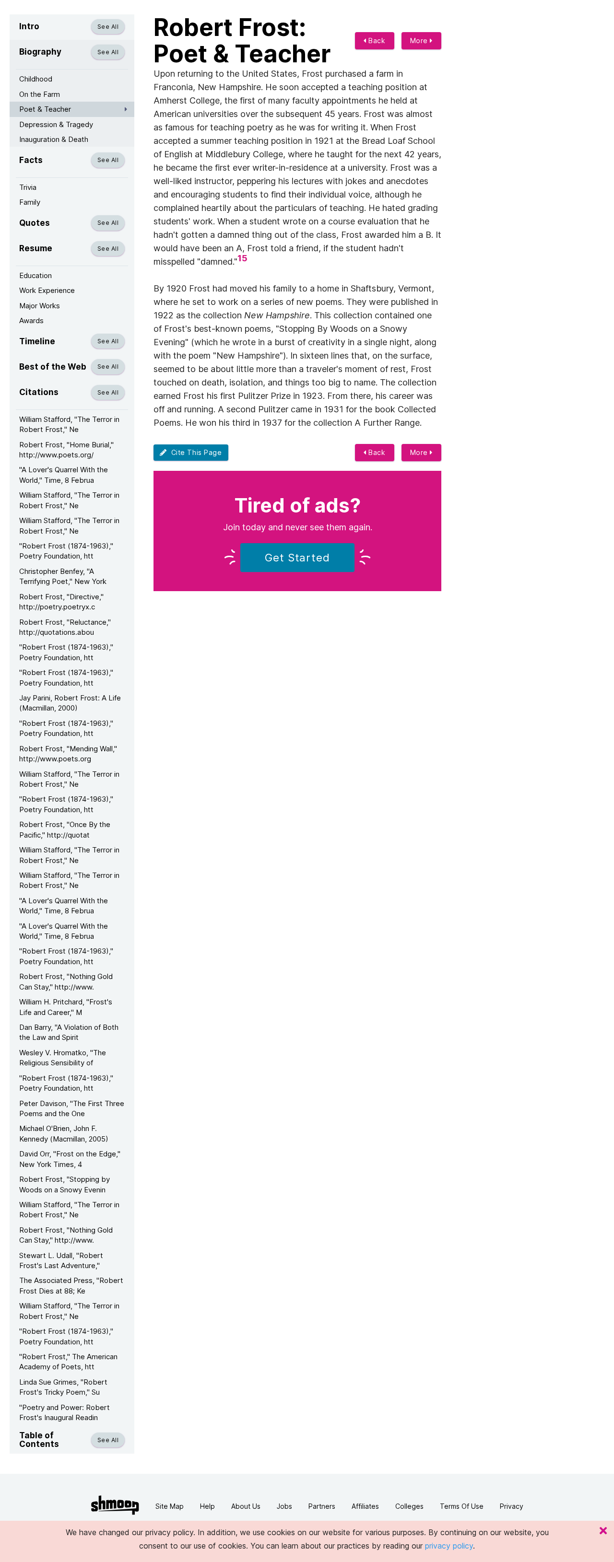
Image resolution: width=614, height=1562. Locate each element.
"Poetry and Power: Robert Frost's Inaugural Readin (64, 1412)
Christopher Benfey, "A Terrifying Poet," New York (62, 576)
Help (207, 1506)
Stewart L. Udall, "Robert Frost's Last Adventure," (61, 1260)
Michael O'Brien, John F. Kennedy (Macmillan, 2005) (63, 1133)
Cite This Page (194, 452)
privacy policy (449, 1545)
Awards (31, 320)
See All (107, 26)
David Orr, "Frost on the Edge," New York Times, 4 (69, 1158)
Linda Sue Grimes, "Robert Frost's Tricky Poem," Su (63, 1387)
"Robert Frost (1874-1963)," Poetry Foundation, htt (66, 550)
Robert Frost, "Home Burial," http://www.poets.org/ (66, 449)
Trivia (27, 187)
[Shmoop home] (115, 1505)
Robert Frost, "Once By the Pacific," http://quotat (64, 829)
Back (376, 40)
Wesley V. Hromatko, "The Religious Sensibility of (62, 1057)
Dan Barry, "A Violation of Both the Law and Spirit (68, 1032)
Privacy (511, 1506)
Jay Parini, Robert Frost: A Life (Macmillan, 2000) (70, 702)
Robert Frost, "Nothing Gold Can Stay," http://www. (66, 981)
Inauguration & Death (53, 139)
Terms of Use (462, 1506)
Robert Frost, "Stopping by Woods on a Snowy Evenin (64, 1184)
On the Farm (39, 94)
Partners (321, 1506)
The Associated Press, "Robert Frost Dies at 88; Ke (71, 1285)
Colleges (409, 1506)
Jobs (284, 1506)
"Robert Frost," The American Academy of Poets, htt (68, 1361)
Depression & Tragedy (56, 124)
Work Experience (47, 290)
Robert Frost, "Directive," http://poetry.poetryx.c (61, 601)
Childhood (35, 78)
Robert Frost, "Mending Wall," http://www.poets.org (68, 753)
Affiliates (365, 1506)
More (420, 40)
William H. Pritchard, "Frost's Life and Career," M (65, 1006)
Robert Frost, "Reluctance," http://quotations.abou (65, 627)
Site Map (169, 1506)
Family (29, 202)
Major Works (39, 305)
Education (35, 275)
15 (242, 258)
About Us (245, 1506)
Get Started (297, 557)
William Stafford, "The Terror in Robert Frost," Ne (69, 424)
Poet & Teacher (45, 109)
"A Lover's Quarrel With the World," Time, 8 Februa (63, 474)
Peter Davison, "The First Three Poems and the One (71, 1108)
